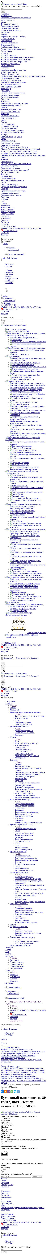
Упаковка (18, 764)
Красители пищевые (23, 856)
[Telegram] (18, 1091)
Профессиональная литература (27, 941)
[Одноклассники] (5, 1091)
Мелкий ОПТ (6, 1049)
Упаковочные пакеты (16, 1076)
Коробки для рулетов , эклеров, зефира (22, 1070)
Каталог (13, 708)
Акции (3, 1181)
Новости (4, 1193)
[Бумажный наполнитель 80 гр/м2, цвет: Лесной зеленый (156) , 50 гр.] (23, 1114)
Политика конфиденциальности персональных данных (22, 1208)
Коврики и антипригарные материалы (29, 716)
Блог (3, 1206)
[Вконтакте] (6, 289)
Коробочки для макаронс (29, 1072)
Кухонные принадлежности (25, 829)
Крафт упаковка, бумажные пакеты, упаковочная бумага (19, 1077)
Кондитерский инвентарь (24, 804)
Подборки (5, 1183)
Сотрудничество (7, 1218)
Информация (6, 1197)
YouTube (8, 266)
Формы (17, 741)
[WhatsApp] (11, 1091)
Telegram (4, 235)
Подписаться (37, 1176)
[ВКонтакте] (2, 1091)
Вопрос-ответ (6, 1201)
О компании (5, 1191)
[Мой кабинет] (2, 661)
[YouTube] (6, 291)
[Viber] (8, 1091)
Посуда (12, 1058)
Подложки (12, 1074)
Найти (4, 1252)
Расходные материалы (23, 908)
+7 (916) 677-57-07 (10, 231)
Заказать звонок (16, 1021)
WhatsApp (5, 233)
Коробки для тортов (8, 1068)
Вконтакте (9, 264)
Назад (14, 706)
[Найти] (3, 11)
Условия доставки (8, 1216)
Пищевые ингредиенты (24, 877)
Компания (14, 975)
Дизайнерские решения (24, 731)
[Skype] (15, 1091)
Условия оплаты (7, 1214)
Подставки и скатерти (23, 931)
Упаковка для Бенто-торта (18, 1081)
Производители (7, 1185)
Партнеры (5, 1195)
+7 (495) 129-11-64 (8, 226)
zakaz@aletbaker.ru (10, 258)
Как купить (14, 960)
